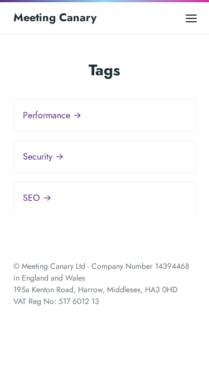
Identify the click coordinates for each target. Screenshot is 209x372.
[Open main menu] (191, 17)
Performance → (52, 115)
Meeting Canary (54, 17)
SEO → (37, 197)
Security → (43, 156)
